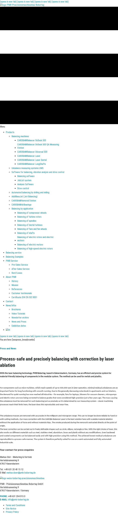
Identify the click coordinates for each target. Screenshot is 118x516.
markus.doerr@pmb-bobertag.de (21, 472)
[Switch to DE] (8, 329)
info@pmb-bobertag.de (18, 499)
